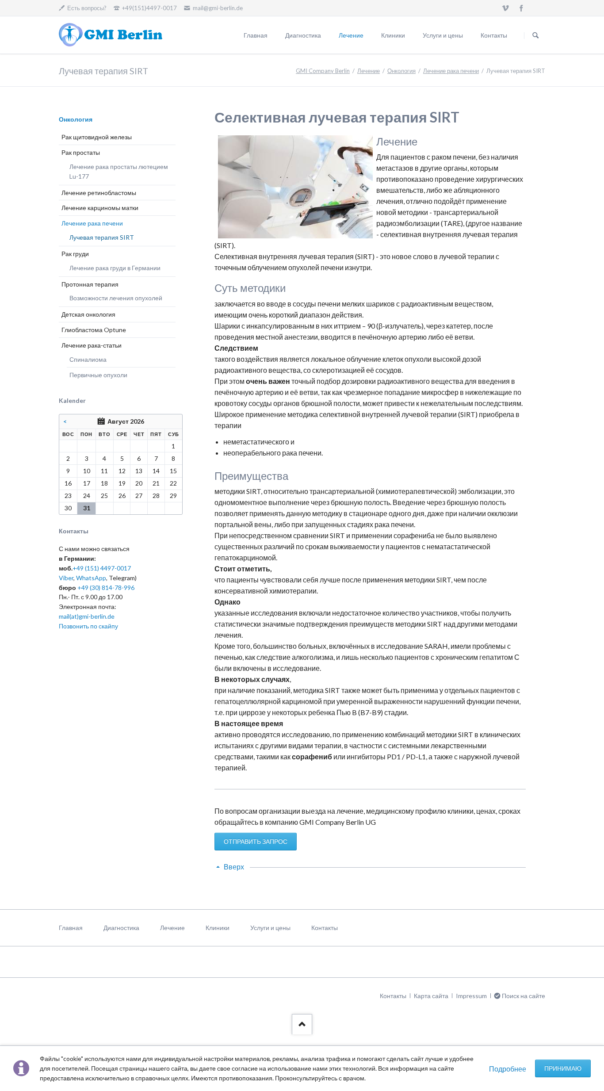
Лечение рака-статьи (91, 345)
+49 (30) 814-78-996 (105, 587)
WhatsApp (91, 578)
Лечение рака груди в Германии (115, 268)
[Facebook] (521, 8)
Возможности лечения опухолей (115, 298)
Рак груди (75, 253)
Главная (256, 35)
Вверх (234, 866)
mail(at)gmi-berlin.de (87, 616)
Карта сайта (431, 995)
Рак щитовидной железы (96, 137)
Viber (66, 578)
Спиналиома (88, 359)
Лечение (351, 35)
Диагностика (303, 35)
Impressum (471, 995)
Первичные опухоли (98, 375)
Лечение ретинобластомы (98, 192)
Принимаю (562, 1068)
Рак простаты (80, 152)
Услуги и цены (443, 35)
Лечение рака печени (451, 70)
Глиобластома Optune (93, 329)
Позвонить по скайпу (88, 626)
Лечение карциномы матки (99, 207)
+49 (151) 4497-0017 (102, 568)
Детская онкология (88, 314)
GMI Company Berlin (323, 70)
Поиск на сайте (535, 35)
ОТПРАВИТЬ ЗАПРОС (255, 841)
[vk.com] (505, 8)
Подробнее (507, 1068)
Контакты (494, 35)
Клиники (393, 35)
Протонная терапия (90, 284)
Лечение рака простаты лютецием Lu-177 (118, 171)
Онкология (401, 70)
